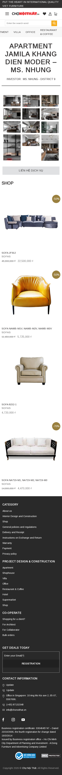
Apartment (7, 567)
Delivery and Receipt (13, 532)
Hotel (5, 594)
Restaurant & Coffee (13, 589)
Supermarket (9, 599)
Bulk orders (8, 635)
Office (5, 583)
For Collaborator (11, 629)
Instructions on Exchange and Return (22, 537)
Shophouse (8, 573)
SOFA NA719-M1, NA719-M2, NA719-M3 (24, 480)
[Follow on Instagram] (13, 720)
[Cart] (55, 13)
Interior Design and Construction (19, 516)
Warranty (7, 543)
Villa (4, 578)
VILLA (17, 32)
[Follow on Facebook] (3, 720)
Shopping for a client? (13, 619)
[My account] (50, 14)
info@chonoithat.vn (16, 710)
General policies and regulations (19, 527)
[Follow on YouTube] (23, 720)
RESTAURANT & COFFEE (48, 32)
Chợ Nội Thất (29, 768)
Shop (5, 521)
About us (7, 511)
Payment (7, 548)
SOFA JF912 (9, 252)
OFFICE (30, 32)
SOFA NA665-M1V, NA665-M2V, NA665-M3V (27, 328)
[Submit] (54, 23)
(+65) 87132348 (14, 704)
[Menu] (7, 13)
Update (10, 685)
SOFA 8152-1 (9, 404)
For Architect (9, 624)
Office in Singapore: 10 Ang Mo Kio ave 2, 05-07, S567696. (31, 697)
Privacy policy (9, 553)
